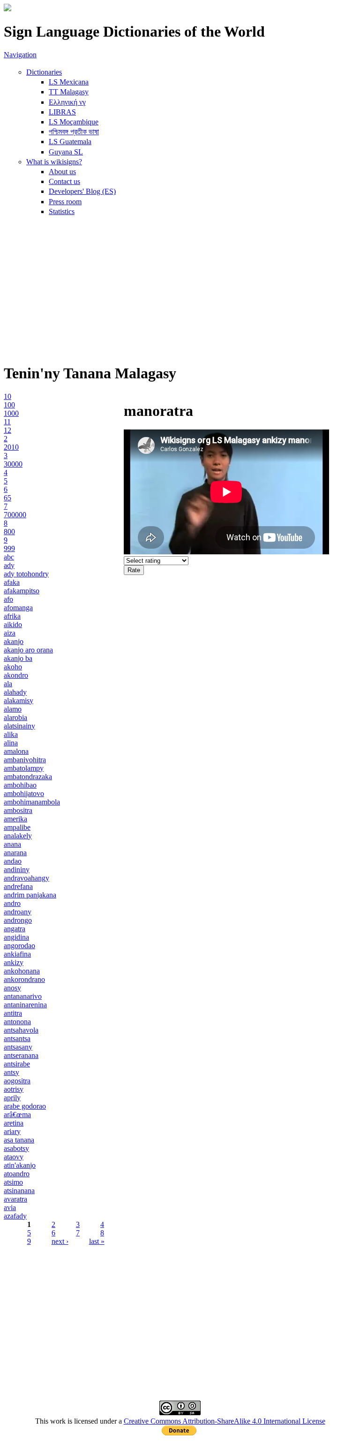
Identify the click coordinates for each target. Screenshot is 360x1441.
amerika (15, 819)
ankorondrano (24, 979)
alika (11, 734)
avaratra (15, 1199)
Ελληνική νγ (67, 102)
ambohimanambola (32, 802)
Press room (65, 202)
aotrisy (13, 1089)
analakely (18, 836)
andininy (17, 870)
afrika (12, 616)
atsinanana (19, 1191)
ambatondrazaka (28, 777)
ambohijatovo (24, 793)
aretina (13, 1123)
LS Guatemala (70, 142)
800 (9, 532)
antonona (17, 1022)
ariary (12, 1131)
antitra (13, 1013)
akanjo (13, 641)
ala (8, 684)
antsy (11, 1072)
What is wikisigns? (54, 162)
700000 (15, 515)
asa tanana (19, 1140)
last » (97, 1241)
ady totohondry (26, 574)
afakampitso (21, 591)
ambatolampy (24, 768)
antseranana (21, 1055)
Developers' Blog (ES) (82, 191)
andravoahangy (26, 878)
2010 (11, 447)
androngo (18, 920)
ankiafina (17, 954)
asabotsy (16, 1148)
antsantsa (17, 1038)
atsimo (13, 1182)
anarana (15, 853)
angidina (16, 937)
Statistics (62, 211)
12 (7, 430)
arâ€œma (17, 1115)
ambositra (18, 810)
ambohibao (20, 785)
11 (7, 422)
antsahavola (21, 1030)
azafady (15, 1216)
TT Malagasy (69, 92)
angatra (14, 929)
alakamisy (18, 701)
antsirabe (17, 1064)
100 (9, 405)
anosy (12, 988)
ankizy (13, 962)
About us (62, 172)
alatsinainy (19, 726)
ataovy (13, 1157)
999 (9, 548)
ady (9, 565)
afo (8, 599)
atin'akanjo (20, 1165)
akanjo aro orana (28, 650)
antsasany (18, 1047)
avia (10, 1207)
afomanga (18, 608)
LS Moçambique (73, 122)
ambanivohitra (25, 760)
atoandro (17, 1174)
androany (17, 912)
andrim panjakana (30, 895)
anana (12, 844)
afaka (12, 582)
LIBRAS (62, 112)
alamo (13, 709)
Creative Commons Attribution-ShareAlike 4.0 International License (224, 1421)
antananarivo (23, 996)
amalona (16, 751)
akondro (16, 675)
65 (7, 498)
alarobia (15, 717)
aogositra (17, 1081)
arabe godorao (25, 1106)
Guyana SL (66, 152)
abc (9, 557)
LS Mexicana (69, 82)
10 (7, 396)
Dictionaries (44, 72)
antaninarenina (25, 1005)
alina (11, 743)
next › (60, 1241)
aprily (12, 1098)
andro (12, 903)
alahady (15, 692)
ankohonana (22, 971)
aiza (9, 633)
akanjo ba (18, 658)
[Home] (7, 9)
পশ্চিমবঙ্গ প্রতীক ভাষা (74, 132)
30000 (13, 464)
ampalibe (17, 827)
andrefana (18, 886)
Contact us (64, 181)
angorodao (19, 946)
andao (13, 861)
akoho (13, 667)
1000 (11, 413)
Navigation (20, 55)
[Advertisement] (180, 289)
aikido (13, 625)
